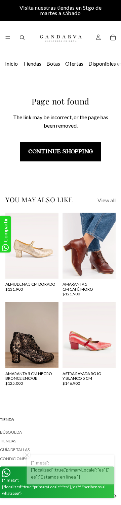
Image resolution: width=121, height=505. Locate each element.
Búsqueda (11, 431)
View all (106, 200)
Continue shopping (60, 151)
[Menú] (7, 37)
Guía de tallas (15, 449)
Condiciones (13, 458)
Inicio (11, 63)
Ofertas (74, 63)
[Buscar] (22, 37)
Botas (53, 63)
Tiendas (32, 63)
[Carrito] (113, 37)
